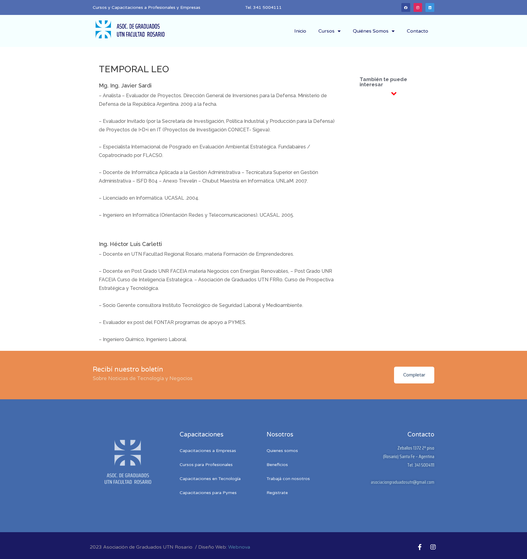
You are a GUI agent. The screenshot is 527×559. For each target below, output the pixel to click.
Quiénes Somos (371, 31)
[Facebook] (405, 7)
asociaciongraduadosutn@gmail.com (402, 482)
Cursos (326, 31)
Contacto (417, 31)
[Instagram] (418, 7)
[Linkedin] (429, 7)
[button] (414, 375)
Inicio (300, 31)
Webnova (239, 547)
